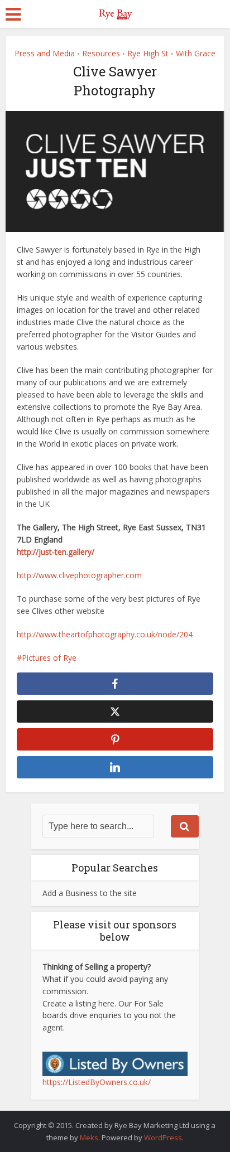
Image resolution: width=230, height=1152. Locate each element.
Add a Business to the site (89, 893)
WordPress (163, 1137)
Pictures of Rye (49, 657)
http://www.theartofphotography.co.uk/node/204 (105, 634)
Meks (89, 1137)
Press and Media (45, 53)
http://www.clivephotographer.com (79, 575)
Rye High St (148, 53)
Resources (101, 53)
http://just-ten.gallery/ (55, 551)
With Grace (195, 53)
